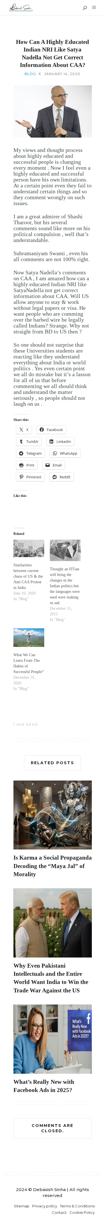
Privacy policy (44, 1206)
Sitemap (21, 1206)
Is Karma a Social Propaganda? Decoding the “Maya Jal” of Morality (54, 866)
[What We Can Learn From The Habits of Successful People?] (28, 637)
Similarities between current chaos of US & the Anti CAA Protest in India (28, 576)
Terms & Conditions (77, 1206)
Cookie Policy (82, 1212)
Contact (59, 1212)
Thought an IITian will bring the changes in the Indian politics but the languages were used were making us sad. (65, 586)
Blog (30, 74)
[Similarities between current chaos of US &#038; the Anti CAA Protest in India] (28, 548)
